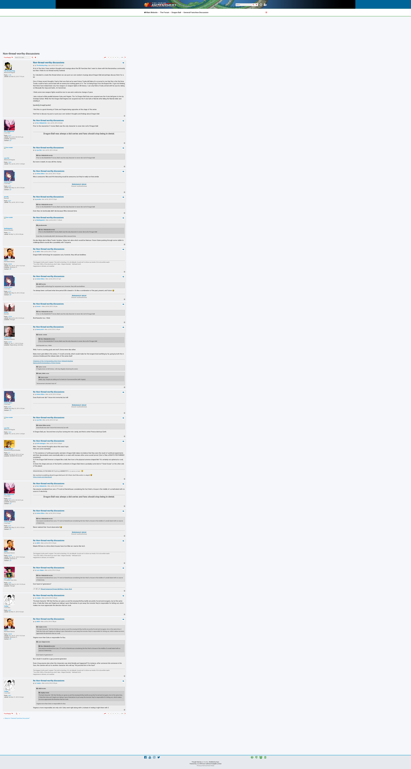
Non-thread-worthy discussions (21, 53)
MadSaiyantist (8, 228)
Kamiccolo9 (7, 338)
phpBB (198, 764)
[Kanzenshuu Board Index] (161, 4)
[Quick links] (266, 12)
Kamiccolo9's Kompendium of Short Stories (46, 363)
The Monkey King (9, 71)
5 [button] (117, 57)
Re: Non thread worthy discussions (48, 120)
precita (6, 196)
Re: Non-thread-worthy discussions (48, 171)
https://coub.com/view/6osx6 (42, 477)
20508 (10, 264)
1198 (9, 75)
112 (9, 232)
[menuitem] (261, 5)
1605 (9, 583)
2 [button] (110, 57)
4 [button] (115, 57)
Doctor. (6, 312)
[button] (104, 57)
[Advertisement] (205, 32)
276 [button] (122, 57)
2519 (9, 135)
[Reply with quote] (123, 63)
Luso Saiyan (7, 578)
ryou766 (6, 158)
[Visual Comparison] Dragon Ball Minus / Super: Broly (56, 589)
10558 (10, 316)
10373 (10, 342)
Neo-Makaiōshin (9, 131)
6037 (9, 201)
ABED (5, 260)
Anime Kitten (8, 182)
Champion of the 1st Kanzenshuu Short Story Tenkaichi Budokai (53, 361)
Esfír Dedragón (8, 448)
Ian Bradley (205, 762)
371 (9, 453)
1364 (9, 162)
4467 (9, 610)
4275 (9, 186)
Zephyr (6, 606)
